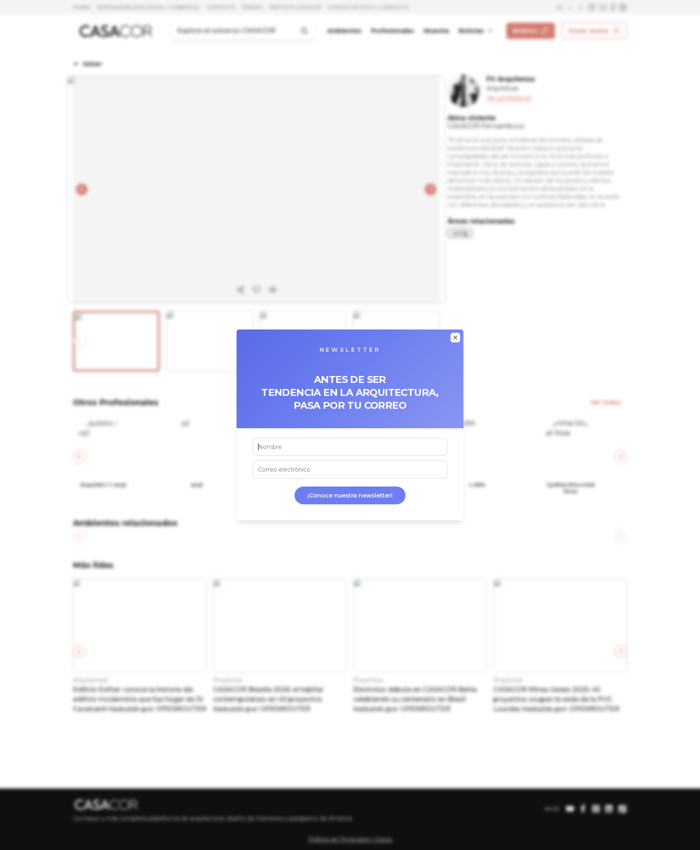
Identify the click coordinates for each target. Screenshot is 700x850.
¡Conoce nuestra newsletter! (350, 495)
